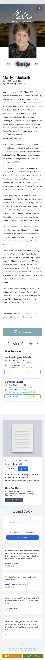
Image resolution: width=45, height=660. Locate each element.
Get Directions (13, 372)
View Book (10, 468)
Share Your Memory (14, 500)
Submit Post (22, 537)
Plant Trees (31, 372)
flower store (27, 316)
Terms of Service (28, 650)
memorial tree (29, 313)
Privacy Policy (16, 650)
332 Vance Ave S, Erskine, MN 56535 (22, 367)
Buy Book (22, 468)
